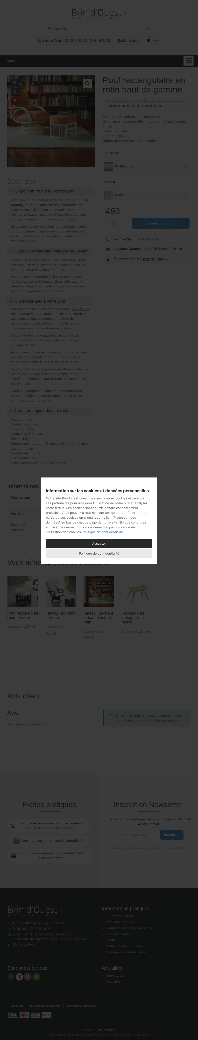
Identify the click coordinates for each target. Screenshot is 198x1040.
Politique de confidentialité (103, 532)
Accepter (99, 543)
